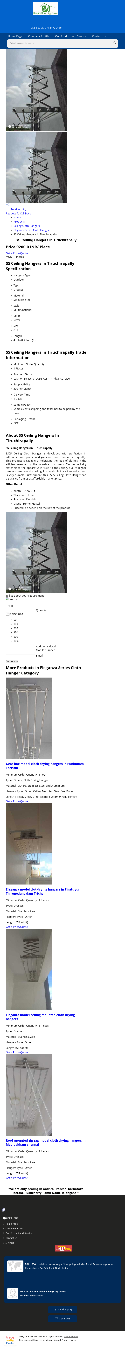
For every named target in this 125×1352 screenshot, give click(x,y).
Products (19, 221)
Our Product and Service (70, 36)
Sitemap (10, 1242)
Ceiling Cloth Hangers (27, 226)
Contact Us (99, 36)
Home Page (15, 36)
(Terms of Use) (71, 1336)
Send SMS (64, 1318)
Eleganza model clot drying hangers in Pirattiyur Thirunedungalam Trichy (43, 891)
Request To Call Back (18, 213)
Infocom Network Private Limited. (61, 1340)
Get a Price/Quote (17, 253)
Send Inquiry (18, 209)
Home (17, 217)
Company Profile (38, 36)
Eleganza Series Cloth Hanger (31, 230)
